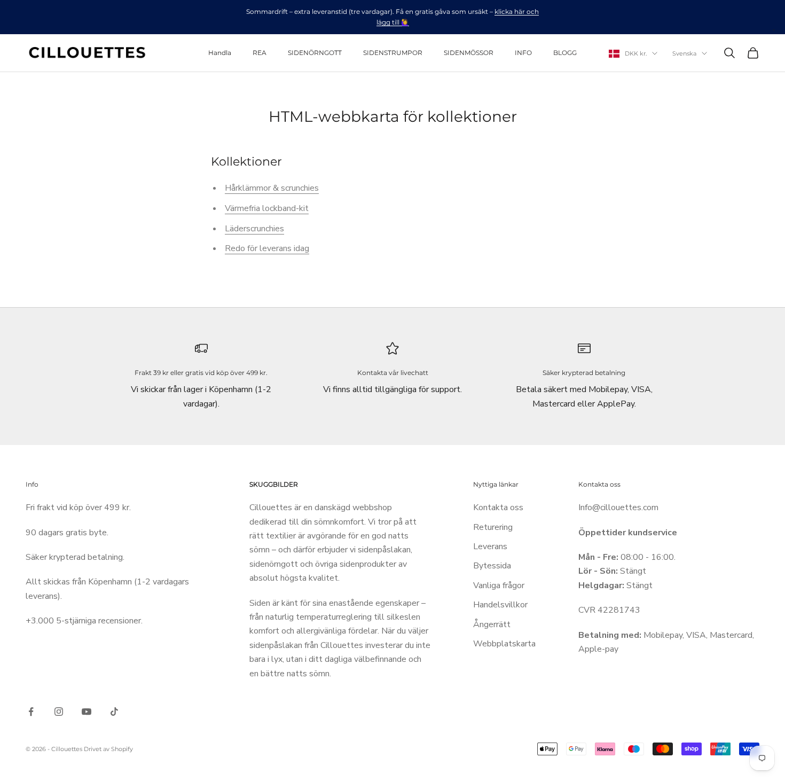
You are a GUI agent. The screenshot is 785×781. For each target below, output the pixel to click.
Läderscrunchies (254, 229)
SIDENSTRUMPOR (392, 53)
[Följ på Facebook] (31, 711)
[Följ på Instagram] (58, 711)
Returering (493, 527)
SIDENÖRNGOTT (315, 53)
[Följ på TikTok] (114, 711)
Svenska (684, 53)
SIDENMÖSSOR (468, 53)
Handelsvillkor (500, 605)
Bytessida (492, 566)
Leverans (490, 546)
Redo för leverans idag (267, 248)
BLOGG (565, 53)
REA (259, 53)
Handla (219, 53)
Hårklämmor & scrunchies (272, 188)
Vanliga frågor (498, 585)
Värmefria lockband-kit (267, 208)
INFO (523, 53)
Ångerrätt (492, 624)
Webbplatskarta (504, 644)
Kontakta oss (498, 507)
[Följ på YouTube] (86, 711)
